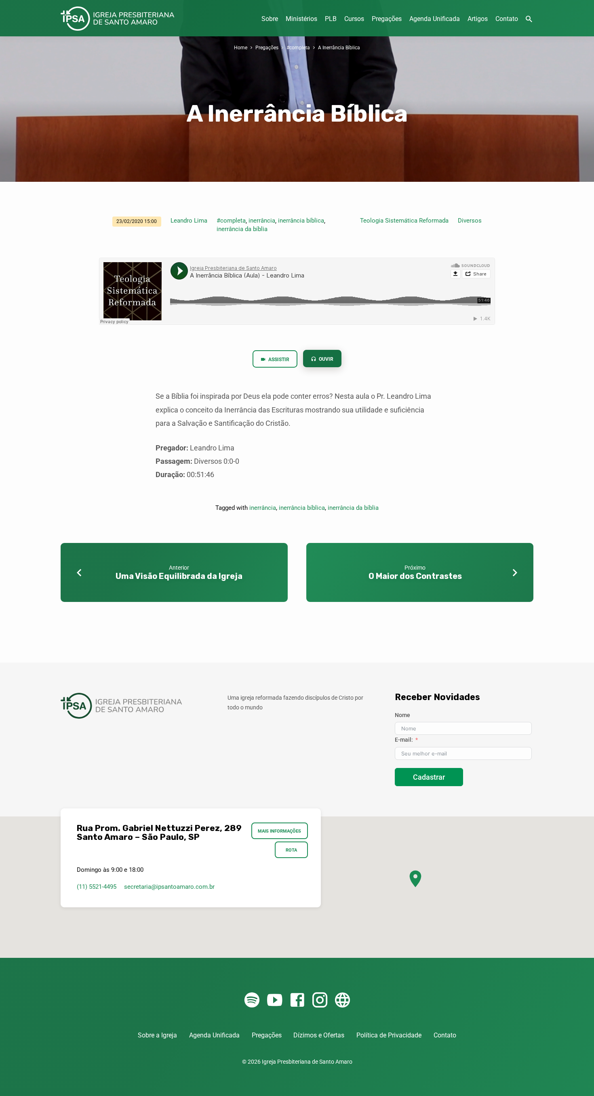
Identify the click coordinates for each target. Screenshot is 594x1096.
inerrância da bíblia (242, 229)
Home (240, 47)
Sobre (269, 19)
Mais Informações (279, 831)
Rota (291, 850)
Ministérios (301, 19)
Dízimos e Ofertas (318, 1035)
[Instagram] (320, 1000)
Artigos (478, 19)
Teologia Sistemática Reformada (404, 220)
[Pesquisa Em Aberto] (528, 19)
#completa (298, 47)
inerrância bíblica (301, 220)
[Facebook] (297, 1000)
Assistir (278, 359)
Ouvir (325, 359)
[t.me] (342, 1000)
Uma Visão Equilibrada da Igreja (179, 576)
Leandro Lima (189, 220)
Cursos (354, 19)
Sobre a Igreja (157, 1035)
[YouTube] (274, 1000)
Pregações (387, 19)
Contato (506, 19)
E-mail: (404, 739)
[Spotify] (252, 1000)
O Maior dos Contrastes (415, 576)
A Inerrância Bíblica (339, 47)
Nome (402, 715)
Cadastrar (429, 777)
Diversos (470, 220)
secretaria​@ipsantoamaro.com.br (169, 886)
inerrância (262, 220)
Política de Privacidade (388, 1035)
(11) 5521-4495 (96, 886)
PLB (331, 19)
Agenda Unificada (434, 19)
